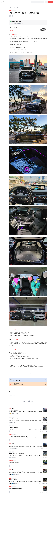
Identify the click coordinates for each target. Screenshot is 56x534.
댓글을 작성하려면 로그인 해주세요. (15, 395)
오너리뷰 (14, 7)
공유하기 (30, 373)
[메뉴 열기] (54, 2)
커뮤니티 (10, 7)
